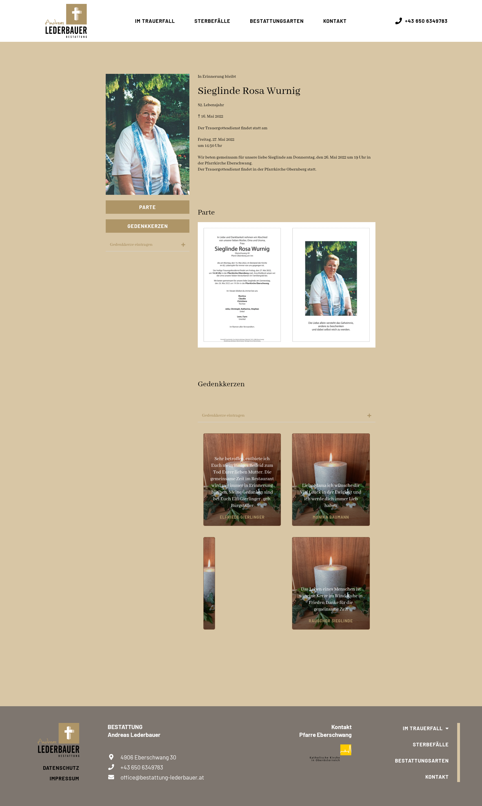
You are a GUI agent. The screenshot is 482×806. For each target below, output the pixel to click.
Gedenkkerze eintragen (131, 244)
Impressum (64, 778)
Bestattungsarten (277, 21)
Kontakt (335, 21)
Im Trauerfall (155, 21)
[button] (147, 244)
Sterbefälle (212, 21)
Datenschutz (61, 768)
